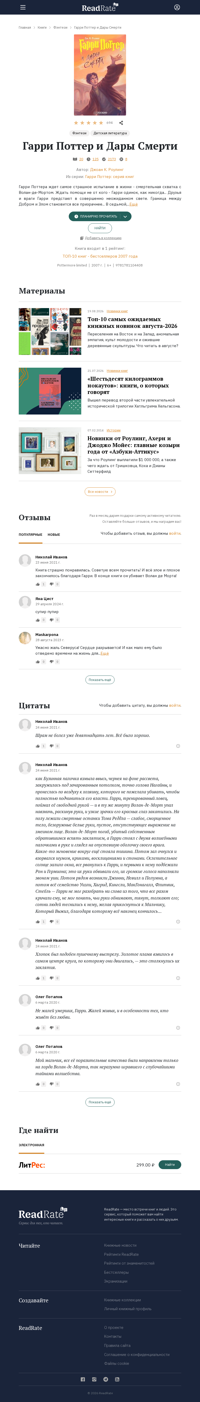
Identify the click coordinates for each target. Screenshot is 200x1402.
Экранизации (115, 1281)
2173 (112, 159)
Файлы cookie (116, 1363)
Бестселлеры (116, 1272)
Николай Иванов (51, 557)
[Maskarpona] (25, 638)
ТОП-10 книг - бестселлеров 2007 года (100, 256)
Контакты (112, 1336)
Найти (100, 228)
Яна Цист (44, 598)
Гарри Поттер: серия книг (109, 176)
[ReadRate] (100, 7)
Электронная (31, 1145)
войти (174, 533)
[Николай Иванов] (25, 560)
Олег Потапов (49, 996)
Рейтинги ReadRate (121, 1254)
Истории (114, 430)
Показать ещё (100, 680)
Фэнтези (79, 133)
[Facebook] (83, 1379)
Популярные (30, 534)
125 (95, 159)
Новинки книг (117, 311)
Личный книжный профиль (128, 1308)
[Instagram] (94, 1379)
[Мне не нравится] (51, 584)
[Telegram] (106, 1379)
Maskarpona (46, 634)
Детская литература (110, 133)
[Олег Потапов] (25, 1000)
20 (81, 159)
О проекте (113, 1327)
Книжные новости (120, 1245)
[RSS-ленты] (117, 1379)
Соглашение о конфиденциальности (137, 1354)
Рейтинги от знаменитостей (129, 1263)
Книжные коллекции (122, 1299)
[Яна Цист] (25, 602)
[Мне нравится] (37, 584)
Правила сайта (117, 1345)
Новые (54, 534)
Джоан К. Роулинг (107, 169)
